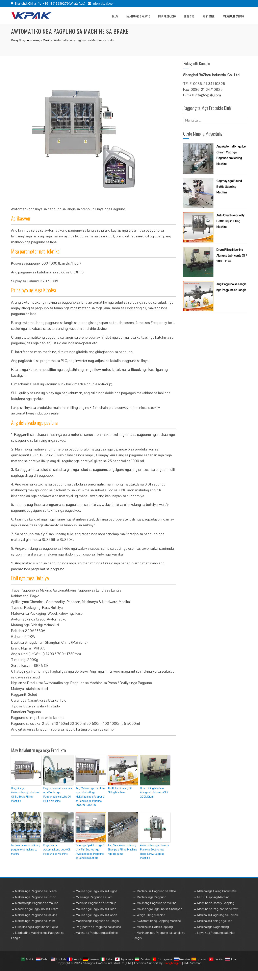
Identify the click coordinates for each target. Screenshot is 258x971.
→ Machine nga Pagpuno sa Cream (34, 909)
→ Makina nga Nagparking (211, 927)
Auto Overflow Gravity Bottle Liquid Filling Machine (230, 221)
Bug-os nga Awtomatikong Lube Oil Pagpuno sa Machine (56, 850)
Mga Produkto (167, 16)
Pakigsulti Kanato (233, 16)
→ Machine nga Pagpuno (149, 897)
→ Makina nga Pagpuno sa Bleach (34, 891)
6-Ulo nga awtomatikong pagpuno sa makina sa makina (25, 850)
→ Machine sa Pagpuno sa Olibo (154, 891)
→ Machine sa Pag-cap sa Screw (216, 909)
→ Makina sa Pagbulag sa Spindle (216, 915)
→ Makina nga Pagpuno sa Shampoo (157, 909)
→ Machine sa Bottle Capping (153, 927)
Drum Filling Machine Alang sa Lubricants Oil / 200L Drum (154, 792)
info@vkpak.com (104, 3)
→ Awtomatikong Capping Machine (157, 921)
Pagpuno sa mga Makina (36, 40)
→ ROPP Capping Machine (211, 897)
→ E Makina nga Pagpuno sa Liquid (34, 927)
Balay (114, 16)
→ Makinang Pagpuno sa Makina (154, 903)
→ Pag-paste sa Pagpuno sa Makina (96, 927)
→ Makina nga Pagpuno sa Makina (34, 915)
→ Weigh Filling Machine (149, 915)
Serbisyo (189, 16)
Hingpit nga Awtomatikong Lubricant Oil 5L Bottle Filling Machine (25, 794)
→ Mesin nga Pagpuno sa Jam (92, 897)
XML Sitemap (192, 963)
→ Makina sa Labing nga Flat (213, 921)
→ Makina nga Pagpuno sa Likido (94, 909)
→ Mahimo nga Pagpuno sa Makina (34, 903)
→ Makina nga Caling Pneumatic (215, 891)
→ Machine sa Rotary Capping (214, 903)
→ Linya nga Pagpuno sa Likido (214, 933)
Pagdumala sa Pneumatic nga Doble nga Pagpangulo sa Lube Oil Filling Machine (58, 794)
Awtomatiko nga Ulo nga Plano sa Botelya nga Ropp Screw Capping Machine (154, 852)
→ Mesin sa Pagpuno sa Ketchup (94, 903)
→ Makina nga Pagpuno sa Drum (33, 921)
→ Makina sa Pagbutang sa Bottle (95, 933)
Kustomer (208, 16)
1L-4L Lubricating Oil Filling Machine (120, 790)
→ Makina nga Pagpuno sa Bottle (33, 897)
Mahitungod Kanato (138, 16)
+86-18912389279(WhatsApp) (63, 3)
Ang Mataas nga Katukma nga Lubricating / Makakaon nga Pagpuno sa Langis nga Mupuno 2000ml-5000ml (90, 796)
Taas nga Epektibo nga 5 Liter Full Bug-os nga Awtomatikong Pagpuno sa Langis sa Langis (90, 852)
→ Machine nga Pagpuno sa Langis (95, 921)
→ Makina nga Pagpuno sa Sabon (94, 915)
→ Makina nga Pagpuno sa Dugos (94, 891)
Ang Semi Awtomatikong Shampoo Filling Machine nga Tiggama (122, 850)
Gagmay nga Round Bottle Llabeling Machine (229, 186)
